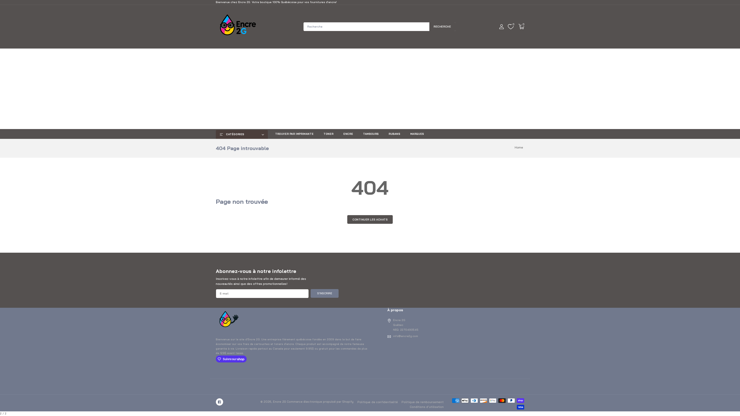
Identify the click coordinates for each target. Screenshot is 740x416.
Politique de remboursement (423, 402)
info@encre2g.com (405, 336)
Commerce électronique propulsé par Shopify (320, 401)
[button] (521, 26)
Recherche (442, 26)
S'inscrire (324, 293)
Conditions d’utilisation (427, 407)
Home (519, 147)
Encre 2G (279, 401)
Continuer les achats (370, 219)
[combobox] (379, 26)
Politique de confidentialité (377, 402)
